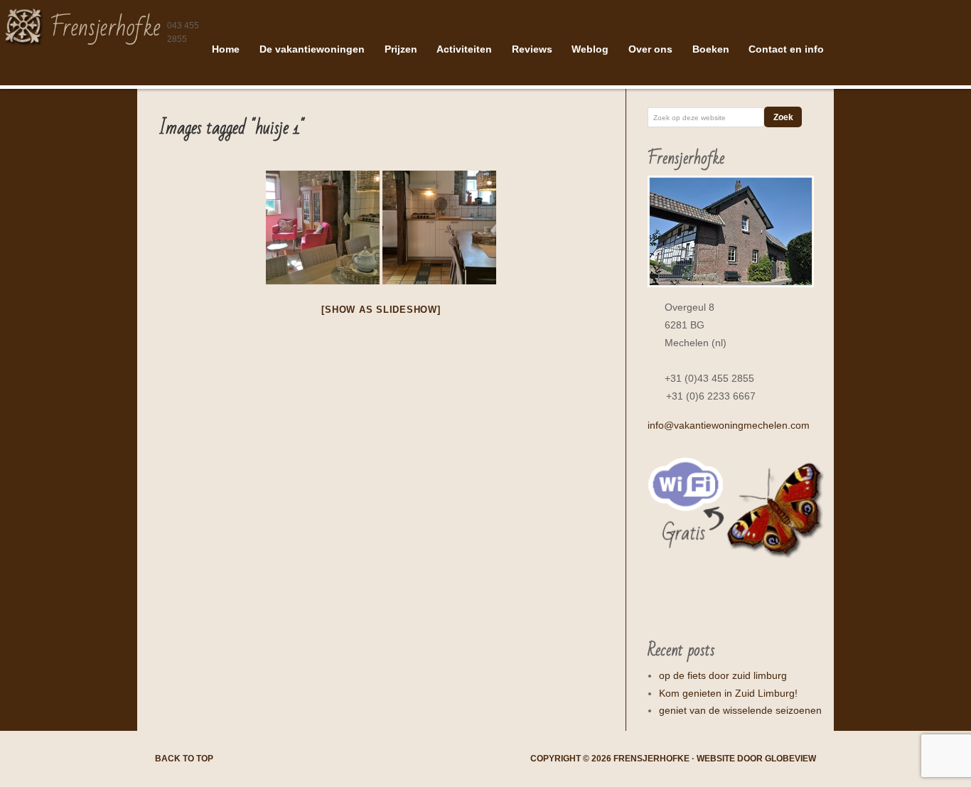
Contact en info (786, 49)
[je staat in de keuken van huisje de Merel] (439, 227)
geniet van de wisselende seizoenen (740, 710)
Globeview (790, 759)
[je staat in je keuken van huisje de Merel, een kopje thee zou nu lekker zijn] (323, 227)
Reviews (532, 49)
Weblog (590, 49)
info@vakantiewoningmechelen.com (729, 425)
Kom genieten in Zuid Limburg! (728, 693)
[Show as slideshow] (380, 309)
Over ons (650, 49)
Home (226, 49)
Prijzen (401, 49)
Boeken (710, 49)
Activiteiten (464, 49)
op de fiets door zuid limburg (723, 675)
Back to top (184, 759)
